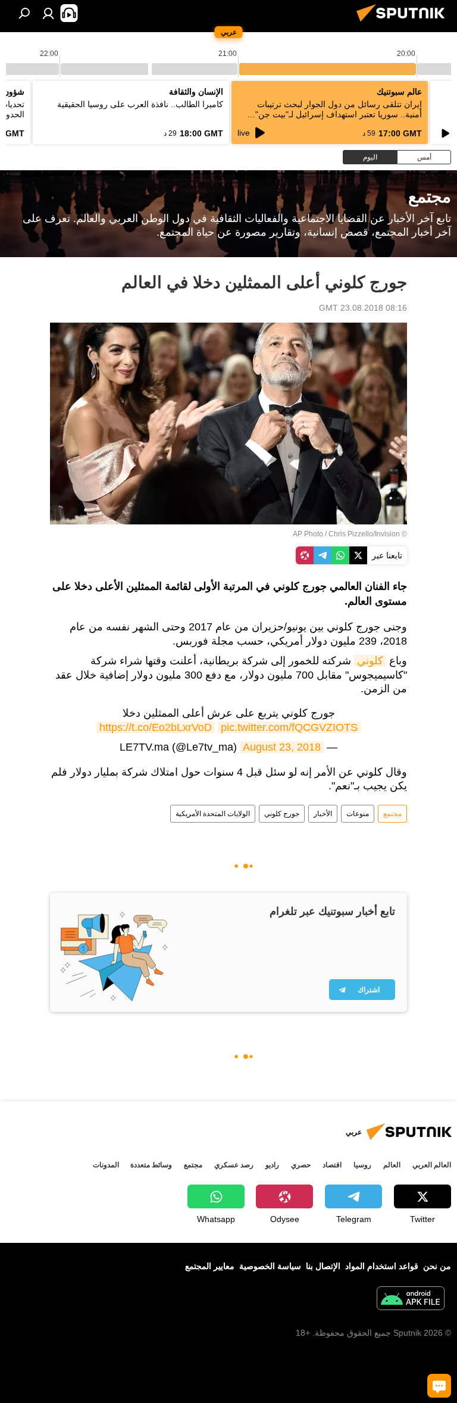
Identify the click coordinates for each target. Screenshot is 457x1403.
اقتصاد (332, 1165)
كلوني (370, 661)
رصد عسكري (233, 1165)
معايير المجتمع (209, 1266)
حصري (301, 1165)
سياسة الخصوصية (270, 1266)
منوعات (357, 814)
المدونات (106, 1165)
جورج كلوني (281, 814)
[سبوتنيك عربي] (404, 23)
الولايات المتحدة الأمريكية (213, 814)
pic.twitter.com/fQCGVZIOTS (289, 727)
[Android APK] (410, 1299)
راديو (272, 1165)
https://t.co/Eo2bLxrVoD (155, 727)
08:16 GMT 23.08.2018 (363, 308)
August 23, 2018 (282, 747)
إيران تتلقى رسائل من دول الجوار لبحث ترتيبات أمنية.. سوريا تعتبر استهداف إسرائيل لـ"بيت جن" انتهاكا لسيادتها (338, 114)
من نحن (437, 1266)
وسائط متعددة (151, 1165)
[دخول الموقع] (48, 13)
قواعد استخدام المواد (381, 1266)
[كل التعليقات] (439, 1386)
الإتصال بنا (323, 1266)
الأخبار (323, 814)
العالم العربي (431, 1165)
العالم (391, 1165)
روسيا (362, 1165)
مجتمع (392, 814)
